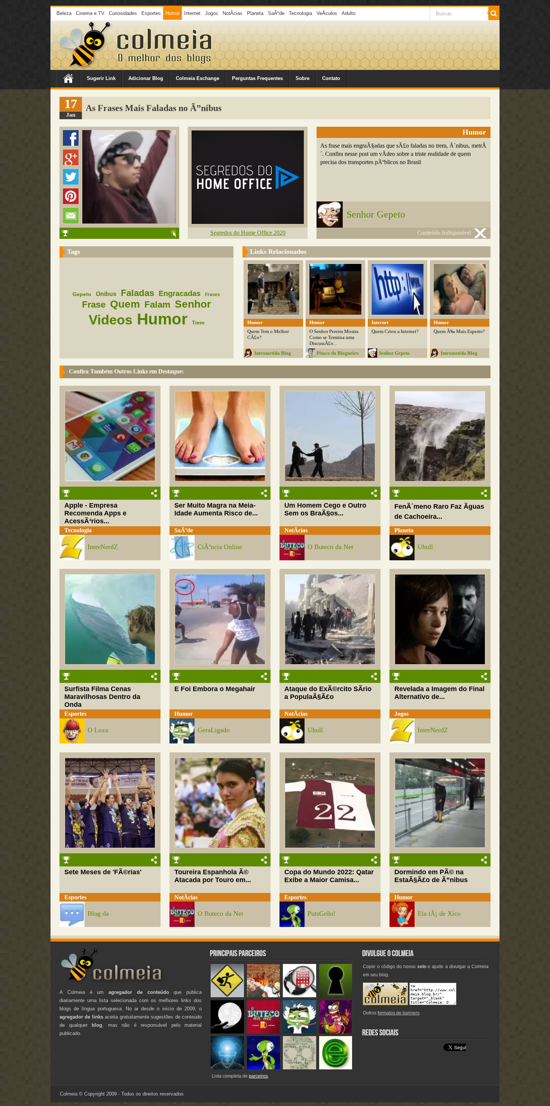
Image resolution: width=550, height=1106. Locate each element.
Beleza (63, 13)
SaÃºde (276, 13)
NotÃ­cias (232, 13)
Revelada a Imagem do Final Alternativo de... (439, 692)
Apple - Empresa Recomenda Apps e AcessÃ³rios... (95, 513)
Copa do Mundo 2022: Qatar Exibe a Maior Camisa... (329, 876)
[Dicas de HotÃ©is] (299, 995)
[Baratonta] (335, 1032)
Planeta (255, 13)
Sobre (302, 78)
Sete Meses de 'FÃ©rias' (102, 872)
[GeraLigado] (299, 1032)
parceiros (258, 1076)
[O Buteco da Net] (263, 1032)
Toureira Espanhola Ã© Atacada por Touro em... (212, 876)
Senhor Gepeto (375, 214)
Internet (192, 13)
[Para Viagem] (227, 995)
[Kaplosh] (263, 995)
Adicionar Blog (145, 78)
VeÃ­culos (327, 13)
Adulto (348, 13)
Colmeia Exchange (197, 78)
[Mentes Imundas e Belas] (227, 1032)
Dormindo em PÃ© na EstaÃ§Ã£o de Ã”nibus (431, 876)
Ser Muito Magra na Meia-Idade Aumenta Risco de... (216, 509)
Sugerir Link (101, 78)
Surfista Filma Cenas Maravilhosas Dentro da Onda (102, 696)
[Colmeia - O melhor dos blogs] (86, 67)
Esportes (151, 13)
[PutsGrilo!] (263, 1067)
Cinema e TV (90, 13)
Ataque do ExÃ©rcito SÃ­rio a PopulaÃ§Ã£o (328, 692)
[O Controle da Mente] (227, 1067)
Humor (172, 13)
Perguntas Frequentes (257, 78)
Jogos (211, 13)
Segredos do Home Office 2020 (247, 232)
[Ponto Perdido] (335, 995)
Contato (331, 78)
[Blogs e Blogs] (335, 1067)
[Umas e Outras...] (299, 1067)
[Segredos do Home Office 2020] (248, 222)
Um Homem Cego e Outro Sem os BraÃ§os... (325, 509)
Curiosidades (123, 13)
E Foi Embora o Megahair (214, 689)
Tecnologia (300, 13)
